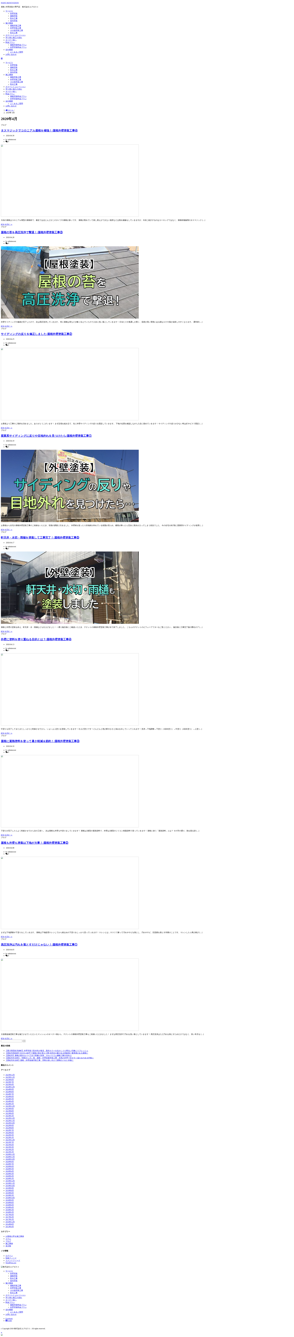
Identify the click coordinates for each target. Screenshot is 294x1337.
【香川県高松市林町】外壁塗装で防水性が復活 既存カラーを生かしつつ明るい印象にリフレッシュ (47, 1051)
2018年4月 (10, 1207)
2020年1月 (10, 1178)
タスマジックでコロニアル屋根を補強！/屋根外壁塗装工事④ (39, 130)
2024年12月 (10, 1087)
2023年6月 (10, 1113)
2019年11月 (10, 1183)
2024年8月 (10, 1092)
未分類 (8, 1246)
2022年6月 (10, 1133)
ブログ (8, 1241)
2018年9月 (10, 1200)
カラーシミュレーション (16, 35)
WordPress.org (11, 1263)
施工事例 (9, 23)
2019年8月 (10, 1190)
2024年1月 (10, 1104)
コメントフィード (13, 1260)
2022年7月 (10, 1130)
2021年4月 (10, 1145)
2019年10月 (10, 1186)
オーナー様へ (11, 40)
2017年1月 (10, 1219)
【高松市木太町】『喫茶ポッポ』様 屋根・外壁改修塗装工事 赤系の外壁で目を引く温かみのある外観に (50, 1058)
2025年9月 (10, 1080)
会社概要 (9, 50)
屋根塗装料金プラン (18, 45)
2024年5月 (10, 1099)
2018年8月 (10, 1203)
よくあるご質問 (16, 52)
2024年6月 (10, 1097)
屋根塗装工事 (15, 26)
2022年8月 (10, 1128)
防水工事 (13, 18)
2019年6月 (10, 1193)
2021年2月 (10, 1150)
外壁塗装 (13, 13)
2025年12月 (10, 1075)
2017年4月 (10, 1215)
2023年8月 (10, 1111)
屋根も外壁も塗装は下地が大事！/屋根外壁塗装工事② (34, 842)
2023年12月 (10, 1106)
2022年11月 (10, 1121)
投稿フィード (11, 1258)
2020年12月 (10, 1154)
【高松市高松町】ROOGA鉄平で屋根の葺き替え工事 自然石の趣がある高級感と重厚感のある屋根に (47, 1053)
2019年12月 (10, 1181)
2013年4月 (10, 1227)
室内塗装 (13, 21)
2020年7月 (10, 1164)
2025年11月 (10, 1077)
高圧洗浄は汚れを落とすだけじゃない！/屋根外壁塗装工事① (39, 944)
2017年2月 (10, 1217)
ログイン (9, 1256)
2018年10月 (10, 1198)
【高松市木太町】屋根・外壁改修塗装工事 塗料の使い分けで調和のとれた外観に (40, 1060)
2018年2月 (10, 1212)
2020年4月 (10, 1171)
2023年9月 (10, 1109)
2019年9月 (10, 1188)
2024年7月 (10, 1094)
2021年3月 (10, 1147)
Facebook (9, 1319)
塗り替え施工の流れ (14, 38)
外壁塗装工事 (15, 28)
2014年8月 (10, 1224)
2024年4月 (10, 1101)
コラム (8, 1239)
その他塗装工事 (16, 30)
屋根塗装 (13, 16)
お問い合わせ (11, 54)
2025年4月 (10, 1084)
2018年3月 (10, 1210)
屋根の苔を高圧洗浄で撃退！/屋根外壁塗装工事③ (32, 232)
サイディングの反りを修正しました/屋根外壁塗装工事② (36, 333)
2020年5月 (10, 1169)
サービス (9, 11)
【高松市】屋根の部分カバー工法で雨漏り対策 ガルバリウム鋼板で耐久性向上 (39, 1055)
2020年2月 (10, 1176)
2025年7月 (10, 1082)
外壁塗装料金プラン (18, 47)
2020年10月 (10, 1159)
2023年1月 (10, 1116)
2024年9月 (10, 1089)
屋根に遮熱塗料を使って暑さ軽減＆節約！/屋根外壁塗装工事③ (40, 741)
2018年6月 (10, 1205)
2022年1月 (10, 1137)
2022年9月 (10, 1125)
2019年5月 (10, 1195)
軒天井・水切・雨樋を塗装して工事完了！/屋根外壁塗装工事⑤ (40, 537)
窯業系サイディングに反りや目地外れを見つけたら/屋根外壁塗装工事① (46, 435)
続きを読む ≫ (6, 224)
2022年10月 (10, 1123)
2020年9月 (10, 1162)
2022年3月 (10, 1135)
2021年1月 (10, 1152)
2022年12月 (10, 1118)
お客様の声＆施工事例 (15, 1236)
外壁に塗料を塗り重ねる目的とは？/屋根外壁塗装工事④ (36, 639)
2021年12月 (10, 1140)
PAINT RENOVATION (10, 3)
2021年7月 (10, 1142)
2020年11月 (10, 1157)
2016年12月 (10, 1222)
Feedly (9, 1321)
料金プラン (10, 42)
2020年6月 (10, 1166)
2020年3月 (10, 1174)
